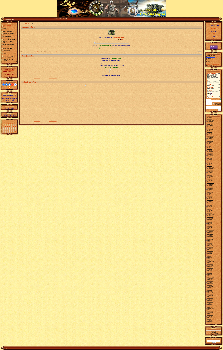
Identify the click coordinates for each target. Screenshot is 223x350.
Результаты (208, 64)
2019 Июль (209, 211)
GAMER (214, 38)
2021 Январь (210, 235)
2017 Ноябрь (210, 185)
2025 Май (209, 303)
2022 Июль (209, 258)
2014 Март (209, 128)
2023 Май (209, 271)
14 (3, 129)
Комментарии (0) (53, 51)
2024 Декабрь (210, 296)
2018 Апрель (210, 192)
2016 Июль (209, 164)
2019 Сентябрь (210, 214)
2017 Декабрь (210, 186)
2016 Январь (210, 156)
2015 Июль (209, 149)
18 (11, 129)
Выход (65, 18)
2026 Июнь (209, 320)
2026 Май (209, 318)
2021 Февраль (210, 236)
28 (3, 132)
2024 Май (209, 287)
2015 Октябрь (210, 152)
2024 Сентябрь (210, 292)
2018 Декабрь (210, 202)
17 (9, 129)
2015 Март (209, 143)
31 (9, 132)
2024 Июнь (209, 288)
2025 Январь (210, 298)
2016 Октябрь (210, 168)
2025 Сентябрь (210, 308)
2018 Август (209, 197)
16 (7, 129)
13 (15, 127)
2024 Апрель (210, 286)
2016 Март (209, 159)
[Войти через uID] (3, 84)
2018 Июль (209, 196)
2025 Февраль (210, 299)
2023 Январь (210, 266)
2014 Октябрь (210, 137)
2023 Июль (209, 274)
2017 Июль (209, 180)
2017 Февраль (210, 173)
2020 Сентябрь (210, 230)
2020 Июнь (209, 226)
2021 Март (209, 237)
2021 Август (209, 244)
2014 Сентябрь (210, 135)
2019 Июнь (209, 210)
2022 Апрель (210, 254)
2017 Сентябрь (210, 183)
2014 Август (209, 134)
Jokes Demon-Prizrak (30, 82)
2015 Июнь (209, 147)
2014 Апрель (210, 129)
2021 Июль (209, 243)
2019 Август (209, 213)
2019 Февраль (210, 205)
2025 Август (209, 307)
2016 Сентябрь (210, 167)
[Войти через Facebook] (9, 84)
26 (13, 130)
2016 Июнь (209, 163)
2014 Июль (209, 133)
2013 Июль (209, 117)
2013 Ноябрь (210, 122)
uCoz (217, 348)
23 (7, 130)
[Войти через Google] (15, 84)
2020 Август (209, 228)
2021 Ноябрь (210, 248)
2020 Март (209, 222)
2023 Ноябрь (210, 279)
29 (5, 132)
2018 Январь (210, 188)
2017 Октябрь (210, 184)
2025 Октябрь (210, 309)
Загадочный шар (28, 27)
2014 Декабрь (210, 139)
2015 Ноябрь (210, 154)
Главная (54, 18)
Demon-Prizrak (37, 51)
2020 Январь (210, 219)
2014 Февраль (210, 126)
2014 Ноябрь (210, 138)
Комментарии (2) (53, 121)
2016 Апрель (210, 160)
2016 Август (209, 166)
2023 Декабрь (210, 281)
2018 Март (209, 190)
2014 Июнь (209, 132)
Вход (13, 19)
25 (11, 130)
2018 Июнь (209, 194)
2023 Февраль (210, 268)
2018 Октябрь (210, 200)
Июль (29, 23)
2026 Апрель (210, 317)
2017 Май (209, 177)
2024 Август (209, 291)
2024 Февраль (210, 283)
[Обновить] (220, 99)
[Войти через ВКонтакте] (6, 84)
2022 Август (209, 260)
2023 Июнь (209, 273)
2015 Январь (210, 141)
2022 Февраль (210, 252)
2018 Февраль (210, 189)
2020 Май (209, 224)
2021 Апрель (210, 239)
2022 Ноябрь (210, 264)
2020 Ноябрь (210, 232)
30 (7, 132)
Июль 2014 (9, 123)
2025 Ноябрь (210, 311)
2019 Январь (210, 203)
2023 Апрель (210, 270)
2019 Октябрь (210, 215)
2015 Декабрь (210, 155)
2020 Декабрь (210, 234)
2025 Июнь (209, 304)
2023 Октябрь (210, 278)
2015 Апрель (210, 145)
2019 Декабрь (210, 218)
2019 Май (209, 209)
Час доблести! (28, 56)
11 (11, 127)
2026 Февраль (210, 315)
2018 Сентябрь (210, 198)
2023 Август (209, 275)
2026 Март (209, 316)
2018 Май (209, 193)
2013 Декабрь (210, 124)
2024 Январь (210, 282)
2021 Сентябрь (210, 245)
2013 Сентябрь (210, 120)
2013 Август (209, 118)
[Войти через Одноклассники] (9, 87)
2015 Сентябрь (210, 151)
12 (13, 127)
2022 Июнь (209, 257)
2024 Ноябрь (210, 295)
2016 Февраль (210, 158)
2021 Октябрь (210, 247)
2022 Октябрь (210, 262)
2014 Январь (210, 125)
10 (9, 127)
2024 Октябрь (210, 294)
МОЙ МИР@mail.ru (214, 34)
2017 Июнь (209, 179)
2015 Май (209, 146)
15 (5, 129)
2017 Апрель (210, 176)
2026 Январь (210, 313)
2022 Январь (210, 251)
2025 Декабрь (210, 312)
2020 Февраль (210, 220)
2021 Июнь (209, 241)
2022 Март (209, 253)
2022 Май (209, 256)
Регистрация (8, 19)
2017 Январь (210, 172)
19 (13, 129)
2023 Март (209, 269)
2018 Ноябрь (210, 201)
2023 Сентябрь (210, 277)
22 (5, 130)
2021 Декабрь (210, 249)
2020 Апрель (210, 223)
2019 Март (209, 206)
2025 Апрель (210, 302)
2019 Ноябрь (210, 217)
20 (15, 129)
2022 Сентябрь (210, 261)
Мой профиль (60, 18)
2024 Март (209, 285)
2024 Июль (209, 290)
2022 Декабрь (210, 265)
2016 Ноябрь (210, 169)
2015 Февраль (210, 142)
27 (15, 130)
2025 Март (209, 300)
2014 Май (209, 130)
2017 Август (209, 181)
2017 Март (209, 175)
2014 (26, 23)
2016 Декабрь (210, 171)
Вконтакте (213, 28)
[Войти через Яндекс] (12, 84)
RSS (217, 18)
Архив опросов (215, 64)
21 (3, 130)
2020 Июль (209, 227)
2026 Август (209, 322)
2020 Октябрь (210, 231)
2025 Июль (209, 305)
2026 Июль (209, 321)
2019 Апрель (210, 207)
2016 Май (209, 162)
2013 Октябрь (210, 121)
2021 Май (209, 240)
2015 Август (209, 150)
